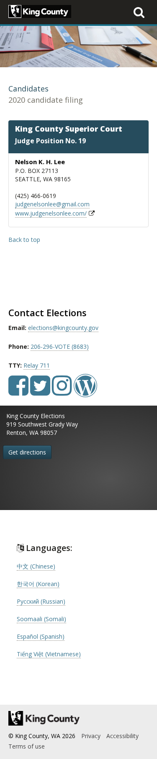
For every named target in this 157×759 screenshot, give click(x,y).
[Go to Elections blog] (85, 392)
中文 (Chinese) (36, 566)
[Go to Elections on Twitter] (40, 392)
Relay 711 (36, 365)
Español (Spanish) (40, 636)
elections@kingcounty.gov (63, 328)
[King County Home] (78, 718)
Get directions (27, 452)
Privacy (90, 736)
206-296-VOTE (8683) (60, 346)
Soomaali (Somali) (41, 619)
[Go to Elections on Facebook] (18, 392)
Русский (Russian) (41, 601)
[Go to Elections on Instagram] (62, 392)
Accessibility (122, 736)
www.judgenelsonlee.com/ (51, 213)
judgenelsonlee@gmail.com (52, 204)
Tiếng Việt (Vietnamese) (49, 654)
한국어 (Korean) (38, 584)
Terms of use (26, 746)
